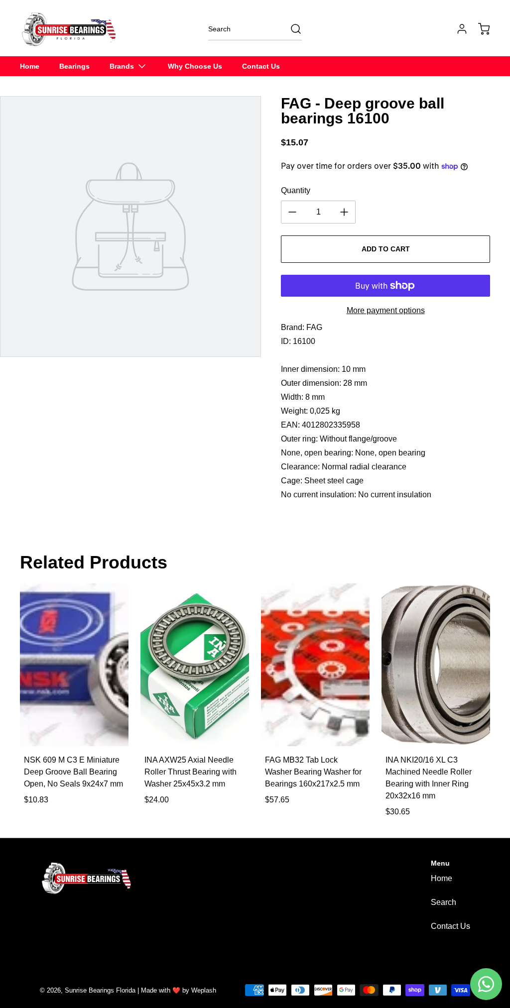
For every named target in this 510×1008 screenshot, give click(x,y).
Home (441, 878)
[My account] (457, 29)
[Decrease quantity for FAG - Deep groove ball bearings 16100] (292, 212)
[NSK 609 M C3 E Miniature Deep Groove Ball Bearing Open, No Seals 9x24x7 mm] (74, 664)
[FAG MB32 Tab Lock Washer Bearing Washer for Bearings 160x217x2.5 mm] (315, 664)
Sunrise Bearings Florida (100, 990)
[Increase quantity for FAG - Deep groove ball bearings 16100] (344, 212)
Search (443, 902)
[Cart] (479, 29)
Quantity (295, 190)
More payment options (386, 310)
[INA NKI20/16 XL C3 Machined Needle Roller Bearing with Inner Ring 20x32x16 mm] (436, 664)
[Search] (291, 29)
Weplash (203, 990)
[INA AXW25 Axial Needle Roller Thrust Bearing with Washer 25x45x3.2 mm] (194, 664)
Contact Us (450, 926)
